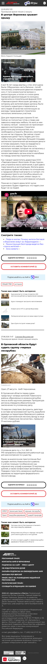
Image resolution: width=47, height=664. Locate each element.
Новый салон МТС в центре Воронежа (24, 309)
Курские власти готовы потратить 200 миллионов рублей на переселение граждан (27, 295)
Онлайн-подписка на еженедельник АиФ (22, 571)
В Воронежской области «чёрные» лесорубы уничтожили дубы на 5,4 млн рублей (27, 533)
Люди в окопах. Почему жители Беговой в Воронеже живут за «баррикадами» (23, 240)
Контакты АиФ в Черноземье (16, 562)
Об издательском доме (13, 568)
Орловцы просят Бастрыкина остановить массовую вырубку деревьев (25, 526)
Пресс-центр (28, 565)
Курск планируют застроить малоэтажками (26, 301)
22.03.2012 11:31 (6, 9)
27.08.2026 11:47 (7, 337)
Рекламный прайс (11, 558)
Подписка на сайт (11, 565)
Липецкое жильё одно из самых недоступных (27, 316)
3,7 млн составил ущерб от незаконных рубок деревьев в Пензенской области (27, 541)
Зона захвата (12, 249)
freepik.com (6, 385)
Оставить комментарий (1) (24, 267)
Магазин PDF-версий (12, 575)
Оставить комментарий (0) (23, 494)
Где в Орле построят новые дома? (23, 323)
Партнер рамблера (33, 652)
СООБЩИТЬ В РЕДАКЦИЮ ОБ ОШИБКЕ (19, 586)
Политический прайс (12, 583)
